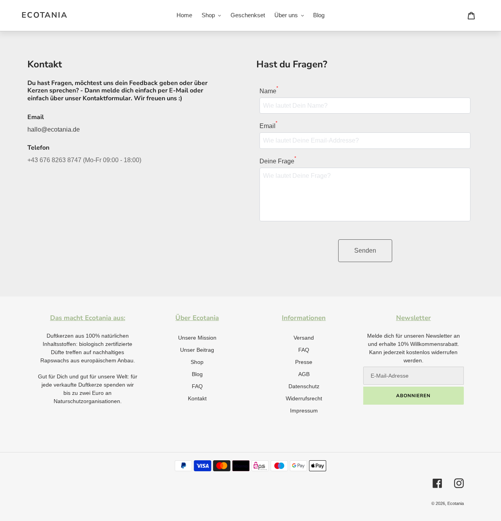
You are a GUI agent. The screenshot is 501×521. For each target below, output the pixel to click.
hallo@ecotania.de (53, 129)
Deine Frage (278, 161)
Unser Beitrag (197, 350)
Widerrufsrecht (304, 398)
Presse (303, 362)
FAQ (197, 386)
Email (269, 125)
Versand (304, 338)
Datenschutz (303, 386)
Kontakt (197, 398)
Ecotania (45, 15)
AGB (304, 374)
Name (269, 90)
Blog (197, 374)
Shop (197, 362)
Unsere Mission (197, 338)
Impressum (304, 410)
